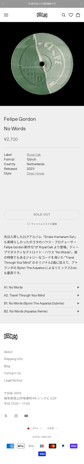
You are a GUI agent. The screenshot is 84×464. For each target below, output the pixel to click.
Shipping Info (13, 359)
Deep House (36, 173)
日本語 (50, 428)
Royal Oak (34, 155)
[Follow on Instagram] (16, 416)
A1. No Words (13, 287)
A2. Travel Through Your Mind (24, 295)
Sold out (42, 214)
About (8, 352)
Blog (7, 366)
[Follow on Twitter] (6, 416)
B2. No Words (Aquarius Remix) (26, 311)
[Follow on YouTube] (26, 416)
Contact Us (12, 373)
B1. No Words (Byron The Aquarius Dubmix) (34, 303)
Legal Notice (13, 380)
